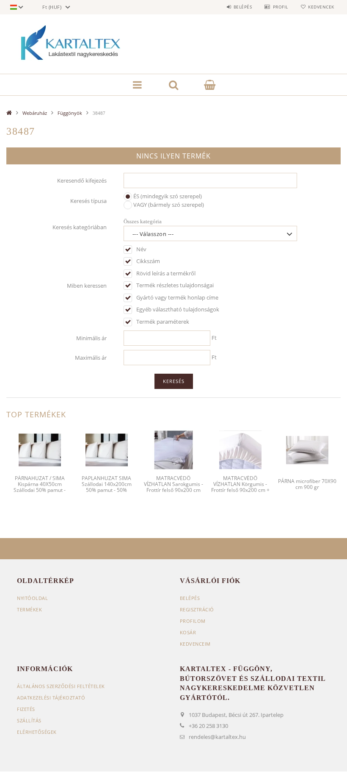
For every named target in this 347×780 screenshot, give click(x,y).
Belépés (243, 7)
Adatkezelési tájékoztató (51, 697)
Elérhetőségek (37, 732)
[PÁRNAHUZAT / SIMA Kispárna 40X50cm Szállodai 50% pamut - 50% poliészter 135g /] (40, 449)
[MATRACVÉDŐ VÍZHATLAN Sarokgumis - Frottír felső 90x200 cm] (173, 449)
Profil (280, 7)
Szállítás (29, 720)
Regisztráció (197, 609)
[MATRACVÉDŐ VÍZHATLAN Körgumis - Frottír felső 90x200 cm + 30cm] (240, 449)
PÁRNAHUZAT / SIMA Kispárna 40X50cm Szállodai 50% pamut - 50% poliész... (40, 487)
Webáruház (34, 113)
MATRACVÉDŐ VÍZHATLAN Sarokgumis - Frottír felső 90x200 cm (173, 484)
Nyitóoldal (32, 598)
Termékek (29, 609)
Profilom (193, 621)
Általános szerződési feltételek (61, 686)
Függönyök (70, 113)
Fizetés (26, 709)
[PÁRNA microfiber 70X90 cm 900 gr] (307, 449)
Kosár (188, 632)
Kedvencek (321, 7)
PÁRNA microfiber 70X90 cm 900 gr (307, 484)
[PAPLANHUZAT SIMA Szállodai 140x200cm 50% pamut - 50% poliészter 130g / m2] (106, 449)
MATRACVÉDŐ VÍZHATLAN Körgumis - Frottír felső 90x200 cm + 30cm (240, 487)
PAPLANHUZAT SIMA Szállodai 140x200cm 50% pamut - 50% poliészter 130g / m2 (107, 487)
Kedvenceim (195, 644)
